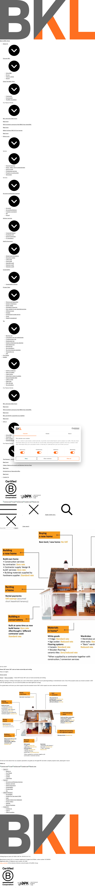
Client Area (9, 778)
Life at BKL (9, 73)
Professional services (11, 171)
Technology (9, 174)
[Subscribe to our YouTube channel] (19, 501)
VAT (7, 353)
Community (9, 96)
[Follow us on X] (13, 501)
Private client (9, 789)
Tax (4, 321)
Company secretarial (11, 211)
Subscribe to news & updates (13, 376)
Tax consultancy (10, 348)
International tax (10, 344)
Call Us (8, 810)
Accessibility (9, 794)
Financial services (10, 165)
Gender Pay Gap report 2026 (13, 796)
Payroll (8, 215)
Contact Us (6, 477)
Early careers (9, 438)
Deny (26, 458)
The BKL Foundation (11, 99)
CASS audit (9, 259)
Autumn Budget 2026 (11, 377)
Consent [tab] (25, 433)
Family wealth (9, 305)
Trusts (7, 316)
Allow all (69, 458)
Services (5, 780)
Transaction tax (10, 351)
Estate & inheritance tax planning (14, 342)
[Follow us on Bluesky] (35, 501)
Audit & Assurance (8, 241)
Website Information (8, 792)
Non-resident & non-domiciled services (16, 309)
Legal (7, 798)
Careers (8, 776)
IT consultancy (10, 238)
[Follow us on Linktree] (7, 501)
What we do (6, 136)
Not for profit (9, 169)
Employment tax (10, 341)
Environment (9, 98)
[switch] (39, 452)
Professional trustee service (13, 314)
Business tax (9, 335)
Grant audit (9, 261)
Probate (8, 312)
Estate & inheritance (11, 303)
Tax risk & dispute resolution (13, 350)
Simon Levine (3, 674)
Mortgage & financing (11, 307)
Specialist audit (10, 263)
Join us (5, 421)
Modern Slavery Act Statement (14, 799)
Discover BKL (6, 58)
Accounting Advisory (11, 210)
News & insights (10, 372)
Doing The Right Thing (9, 81)
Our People (6, 355)
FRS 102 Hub (9, 383)
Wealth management (11, 318)
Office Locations (10, 812)
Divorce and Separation (12, 302)
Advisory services (7, 218)
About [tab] (69, 433)
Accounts (8, 208)
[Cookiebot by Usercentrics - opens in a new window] (72, 429)
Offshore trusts (10, 311)
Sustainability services (11, 284)
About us (8, 771)
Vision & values (10, 76)
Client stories (9, 374)
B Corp (8, 75)
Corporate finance (10, 233)
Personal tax (9, 346)
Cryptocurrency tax (11, 339)
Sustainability (6, 269)
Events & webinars (11, 370)
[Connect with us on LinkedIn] (27, 501)
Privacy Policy (9, 801)
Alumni (8, 78)
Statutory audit (10, 265)
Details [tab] (47, 433)
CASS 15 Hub (9, 379)
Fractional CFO (10, 234)
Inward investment (11, 236)
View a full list (3, 863)
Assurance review (10, 257)
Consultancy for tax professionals (14, 337)
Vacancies (8, 437)
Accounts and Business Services (11, 193)
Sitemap (8, 803)
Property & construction (12, 173)
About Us (5, 43)
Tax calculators (10, 385)
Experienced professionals (13, 440)
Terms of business (10, 805)
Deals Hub (8, 381)
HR (7, 213)
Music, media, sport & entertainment (15, 167)
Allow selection (48, 458)
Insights (5, 357)
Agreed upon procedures (12, 256)
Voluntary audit (10, 266)
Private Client (6, 287)
